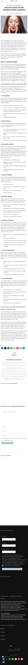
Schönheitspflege (18, 5)
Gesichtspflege (9, 5)
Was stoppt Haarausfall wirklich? (14, 476)
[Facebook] (9, 650)
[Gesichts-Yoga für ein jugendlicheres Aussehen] (14, 24)
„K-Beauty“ (3, 389)
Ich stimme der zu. (12, 565)
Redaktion (3, 628)
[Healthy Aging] (4, 396)
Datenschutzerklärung (14, 565)
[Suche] (25, 1)
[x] (15, 649)
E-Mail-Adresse (6, 549)
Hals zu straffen (14, 51)
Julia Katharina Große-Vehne (7, 36)
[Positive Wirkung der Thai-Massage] (17, 387)
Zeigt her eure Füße (11, 579)
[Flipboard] (18, 649)
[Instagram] (12, 650)
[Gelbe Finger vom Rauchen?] (3, 585)
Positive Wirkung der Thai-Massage (14, 520)
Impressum (3, 635)
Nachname (4, 543)
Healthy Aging (4, 399)
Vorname (4, 536)
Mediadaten (3, 632)
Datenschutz (3, 639)
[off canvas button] (2, 1)
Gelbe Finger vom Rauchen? (13, 584)
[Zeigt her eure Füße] (3, 579)
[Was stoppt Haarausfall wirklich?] (14, 467)
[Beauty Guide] (14, 646)
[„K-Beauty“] (6, 387)
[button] (2, 348)
